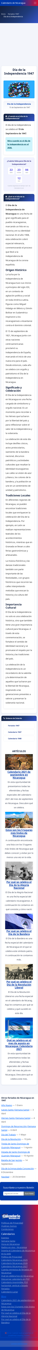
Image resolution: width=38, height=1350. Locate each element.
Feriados (5, 1288)
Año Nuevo (6, 1105)
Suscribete (29, 1193)
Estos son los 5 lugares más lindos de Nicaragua (19, 833)
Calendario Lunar (9, 1291)
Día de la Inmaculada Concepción (17, 1168)
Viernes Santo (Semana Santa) (15, 1118)
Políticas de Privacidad (12, 1222)
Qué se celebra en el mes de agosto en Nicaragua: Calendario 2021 (19, 1045)
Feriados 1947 (13, 725)
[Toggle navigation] (35, 3)
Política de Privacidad (11, 1256)
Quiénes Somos (9, 1226)
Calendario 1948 (14, 738)
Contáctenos (7, 1229)
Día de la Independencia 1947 (19, 71)
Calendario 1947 (14, 732)
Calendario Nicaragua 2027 (14, 1266)
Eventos (5, 1237)
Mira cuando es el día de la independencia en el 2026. (18, 144)
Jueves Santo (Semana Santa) (15, 1109)
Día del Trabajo (8, 1134)
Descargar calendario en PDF (15, 1279)
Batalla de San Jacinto (11, 1160)
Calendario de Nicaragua (13, 2)
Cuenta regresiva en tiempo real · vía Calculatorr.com (19, 187)
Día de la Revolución (11, 1139)
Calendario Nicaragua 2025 (14, 1260)
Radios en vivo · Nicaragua (14, 1247)
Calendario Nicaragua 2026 (14, 1263)
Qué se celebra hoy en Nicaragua (17, 1275)
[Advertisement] (19, 46)
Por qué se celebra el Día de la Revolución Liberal (19, 984)
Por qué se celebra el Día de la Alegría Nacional (19, 885)
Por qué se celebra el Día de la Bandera (19, 932)
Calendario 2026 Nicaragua (19, 1344)
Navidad (5, 1176)
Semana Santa (8, 1241)
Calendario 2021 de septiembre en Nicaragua (19, 774)
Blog (3, 1296)
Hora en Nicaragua (10, 1244)
